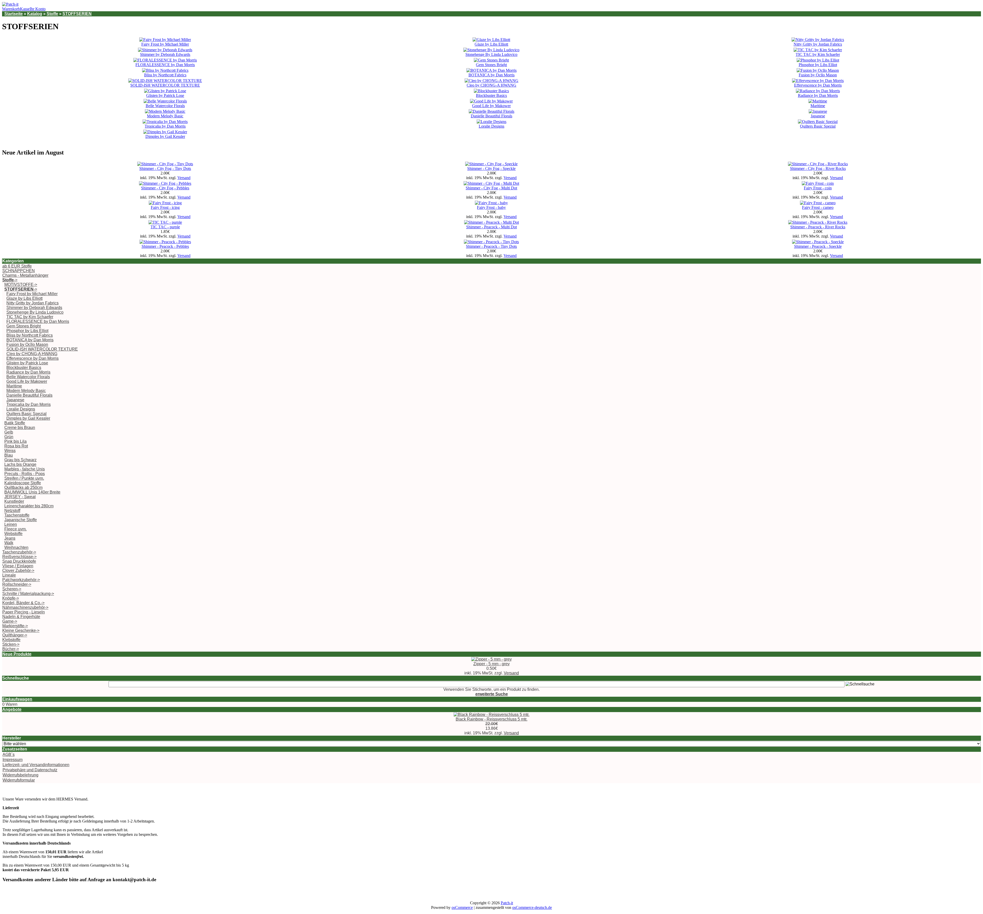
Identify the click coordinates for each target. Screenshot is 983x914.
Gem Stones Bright (491, 65)
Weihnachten (16, 547)
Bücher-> (10, 649)
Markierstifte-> (15, 626)
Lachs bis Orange (20, 464)
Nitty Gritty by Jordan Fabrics (818, 44)
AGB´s (9, 754)
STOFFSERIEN (77, 14)
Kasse (25, 9)
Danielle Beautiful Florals (491, 116)
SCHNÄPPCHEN (18, 271)
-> (9, 280)
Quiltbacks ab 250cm (23, 487)
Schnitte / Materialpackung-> (28, 593)
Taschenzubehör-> (19, 552)
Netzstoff (12, 510)
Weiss (10, 450)
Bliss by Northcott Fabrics (165, 75)
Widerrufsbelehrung (20, 775)
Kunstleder (14, 501)
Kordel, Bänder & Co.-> (23, 603)
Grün (8, 437)
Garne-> (9, 621)
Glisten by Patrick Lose (165, 95)
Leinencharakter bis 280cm (29, 506)
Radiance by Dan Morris (818, 95)
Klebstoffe (11, 640)
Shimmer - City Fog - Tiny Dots (165, 168)
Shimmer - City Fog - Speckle (491, 168)
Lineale (9, 575)
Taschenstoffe (16, 515)
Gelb (8, 432)
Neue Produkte (16, 654)
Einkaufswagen (17, 699)
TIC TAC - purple (165, 227)
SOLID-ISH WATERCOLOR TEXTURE (165, 85)
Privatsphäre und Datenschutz (30, 770)
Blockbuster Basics (491, 95)
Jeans (9, 538)
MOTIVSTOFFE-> (20, 284)
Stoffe (52, 14)
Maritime (817, 106)
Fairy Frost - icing (165, 207)
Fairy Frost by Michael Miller (165, 44)
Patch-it (507, 903)
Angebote (12, 709)
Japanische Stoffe (20, 520)
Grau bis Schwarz (20, 460)
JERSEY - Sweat (20, 497)
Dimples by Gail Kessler (165, 136)
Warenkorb (11, 9)
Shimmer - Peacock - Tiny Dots (491, 246)
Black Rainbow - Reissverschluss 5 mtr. (491, 719)
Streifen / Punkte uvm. (24, 478)
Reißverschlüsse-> (19, 556)
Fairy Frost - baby (491, 207)
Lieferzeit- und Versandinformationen (36, 765)
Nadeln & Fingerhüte (21, 616)
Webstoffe (13, 533)
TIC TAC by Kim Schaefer (818, 54)
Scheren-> (11, 589)
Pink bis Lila (15, 441)
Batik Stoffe (14, 423)
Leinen (10, 524)
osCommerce (462, 907)
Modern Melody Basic (165, 116)
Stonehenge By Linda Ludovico (491, 54)
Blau (8, 455)
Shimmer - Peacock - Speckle (818, 246)
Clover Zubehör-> (18, 570)
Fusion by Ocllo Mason (818, 75)
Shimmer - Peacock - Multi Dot (491, 227)
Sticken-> (10, 644)
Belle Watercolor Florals (165, 106)
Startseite (13, 14)
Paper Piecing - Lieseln (23, 612)
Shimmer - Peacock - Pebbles (165, 246)
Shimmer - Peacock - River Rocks (817, 227)
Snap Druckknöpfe (19, 561)
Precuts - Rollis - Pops (24, 473)
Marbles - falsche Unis (24, 469)
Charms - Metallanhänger (25, 275)
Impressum (13, 759)
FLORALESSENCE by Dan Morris (165, 65)
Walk (8, 543)
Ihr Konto (38, 9)
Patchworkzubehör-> (21, 580)
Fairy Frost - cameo (818, 207)
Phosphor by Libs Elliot (818, 65)
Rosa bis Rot (16, 446)
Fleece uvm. (15, 529)
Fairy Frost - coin (818, 188)
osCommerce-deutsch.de (532, 907)
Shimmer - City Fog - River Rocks (818, 168)
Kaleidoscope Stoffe (22, 483)
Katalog (34, 14)
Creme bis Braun (19, 427)
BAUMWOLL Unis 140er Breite (32, 492)
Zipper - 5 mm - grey (491, 664)
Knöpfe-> (10, 598)
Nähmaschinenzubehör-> (25, 607)
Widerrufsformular (19, 780)
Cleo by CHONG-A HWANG (491, 85)
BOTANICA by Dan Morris (491, 75)
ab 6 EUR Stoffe (17, 266)
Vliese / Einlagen (17, 566)
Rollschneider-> (16, 584)
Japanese (818, 116)
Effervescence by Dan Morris (818, 85)
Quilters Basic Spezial (818, 126)
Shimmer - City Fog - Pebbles (165, 188)
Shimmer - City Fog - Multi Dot (491, 188)
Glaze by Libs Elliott (491, 44)
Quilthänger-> (14, 635)
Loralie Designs (491, 126)
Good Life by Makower (491, 106)
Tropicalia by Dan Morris (165, 126)
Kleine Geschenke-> (20, 630)
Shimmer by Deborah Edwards (165, 54)
